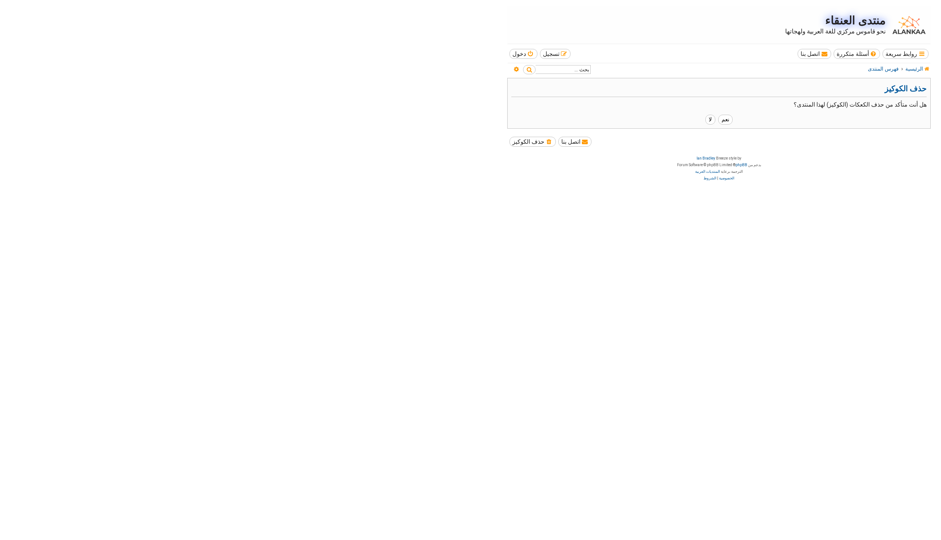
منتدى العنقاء (855, 20)
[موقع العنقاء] (907, 25)
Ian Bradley (706, 158)
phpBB (741, 165)
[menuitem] (857, 54)
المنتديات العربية (707, 171)
